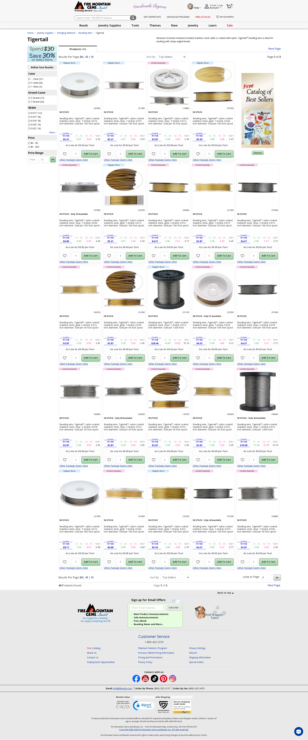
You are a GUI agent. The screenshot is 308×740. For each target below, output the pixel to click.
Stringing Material (66, 32)
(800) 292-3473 (197, 688)
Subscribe (174, 607)
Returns (193, 652)
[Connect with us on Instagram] (172, 678)
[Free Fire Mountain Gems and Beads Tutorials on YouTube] (146, 678)
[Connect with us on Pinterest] (164, 678)
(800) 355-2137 (162, 688)
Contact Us (92, 657)
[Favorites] (64, 154)
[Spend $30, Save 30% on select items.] (42, 53)
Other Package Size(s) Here (74, 159)
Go (52, 159)
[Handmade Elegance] (150, 5)
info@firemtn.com (122, 688)
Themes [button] (155, 25)
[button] (144, 705)
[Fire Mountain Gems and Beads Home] (92, 6)
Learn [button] (213, 25)
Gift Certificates (152, 16)
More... (52, 132)
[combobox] (105, 17)
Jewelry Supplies (45, 32)
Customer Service (154, 636)
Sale (230, 25)
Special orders (196, 662)
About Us (92, 652)
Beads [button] (83, 25)
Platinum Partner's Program (152, 648)
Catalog (93, 648)
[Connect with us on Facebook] (137, 678)
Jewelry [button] (193, 25)
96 (92, 57)
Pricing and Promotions (150, 657)
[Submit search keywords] (133, 17)
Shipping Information (200, 657)
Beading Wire (85, 32)
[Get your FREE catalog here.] (257, 110)
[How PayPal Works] (182, 707)
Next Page (274, 48)
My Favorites (227, 16)
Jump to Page (251, 577)
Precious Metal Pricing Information (156, 652)
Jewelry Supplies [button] (109, 25)
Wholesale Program (178, 16)
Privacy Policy (145, 662)
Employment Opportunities (101, 662)
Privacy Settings (197, 648)
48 (86, 57)
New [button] (174, 25)
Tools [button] (135, 25)
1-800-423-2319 (154, 642)
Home (30, 32)
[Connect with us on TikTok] (155, 678)
